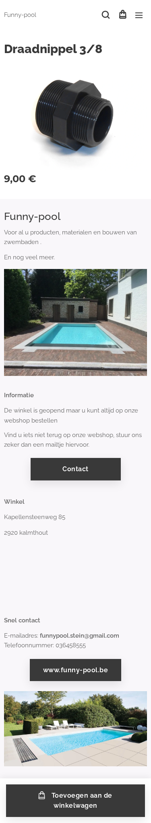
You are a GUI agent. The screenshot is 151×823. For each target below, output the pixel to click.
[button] (105, 15)
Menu (139, 15)
